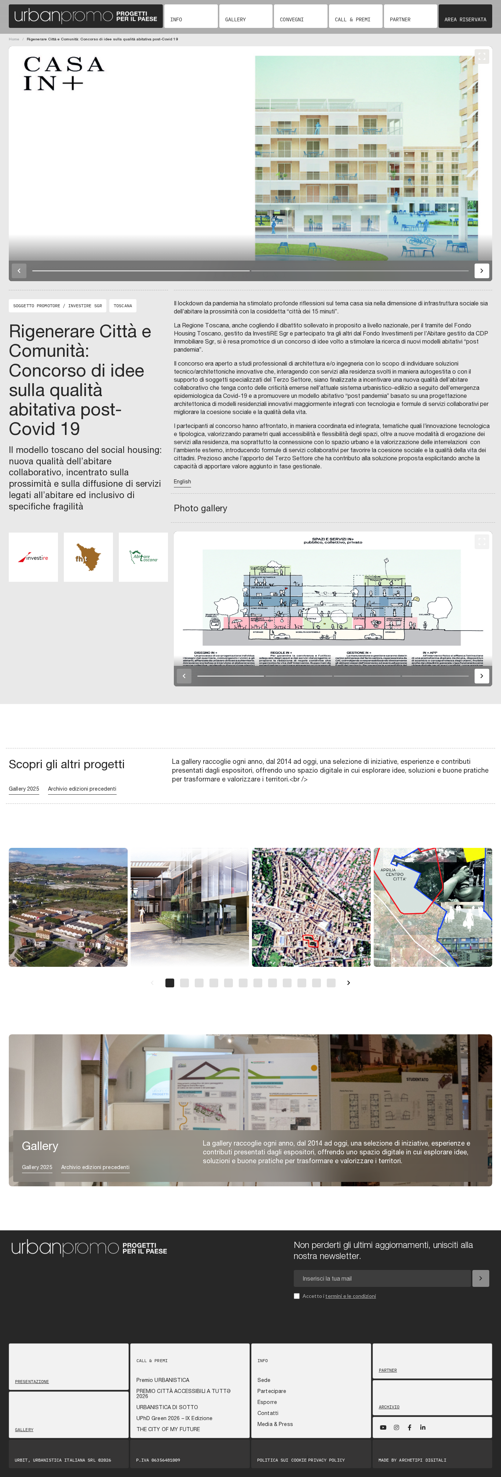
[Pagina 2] (184, 983)
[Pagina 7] (257, 983)
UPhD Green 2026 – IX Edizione (174, 1418)
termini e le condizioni (350, 1296)
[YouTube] (383, 1427)
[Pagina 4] (213, 983)
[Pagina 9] (287, 983)
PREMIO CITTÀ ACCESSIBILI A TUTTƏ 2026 (183, 1394)
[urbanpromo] (86, 16)
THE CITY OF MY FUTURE (168, 1429)
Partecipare (271, 1391)
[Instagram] (396, 1427)
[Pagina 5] (228, 983)
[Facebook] (409, 1427)
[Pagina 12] (331, 983)
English (182, 482)
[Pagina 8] (272, 983)
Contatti (267, 1413)
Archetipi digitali (422, 1460)
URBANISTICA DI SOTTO (167, 1407)
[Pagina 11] (316, 983)
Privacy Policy (326, 1460)
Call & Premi (352, 19)
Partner (400, 19)
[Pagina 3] (199, 983)
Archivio (389, 1407)
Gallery (235, 19)
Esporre (267, 1402)
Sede (264, 1380)
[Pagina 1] (169, 983)
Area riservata (465, 19)
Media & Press (275, 1424)
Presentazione (32, 1381)
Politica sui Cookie (282, 1460)
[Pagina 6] (243, 983)
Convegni (292, 19)
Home (14, 39)
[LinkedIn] (422, 1427)
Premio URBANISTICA (163, 1380)
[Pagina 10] (301, 983)
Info (176, 19)
